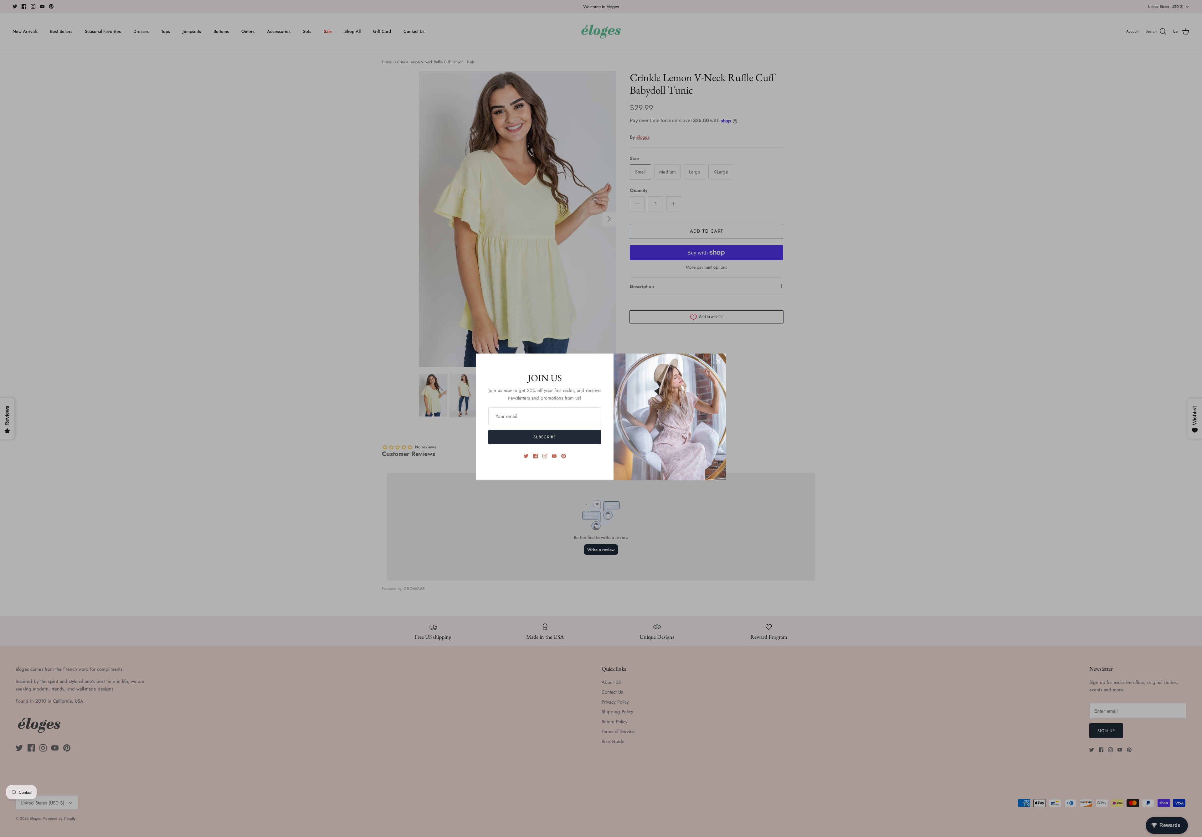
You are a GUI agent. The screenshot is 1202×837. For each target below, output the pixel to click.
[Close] (718, 361)
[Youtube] (554, 456)
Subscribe (544, 437)
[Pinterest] (563, 456)
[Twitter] (526, 456)
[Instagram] (544, 456)
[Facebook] (535, 456)
